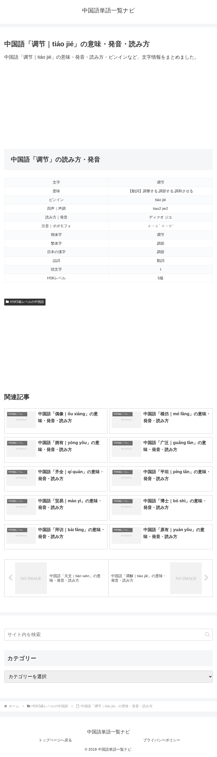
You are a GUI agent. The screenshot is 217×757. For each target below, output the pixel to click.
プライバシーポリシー (161, 740)
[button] (207, 634)
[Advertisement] (108, 105)
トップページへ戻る (55, 740)
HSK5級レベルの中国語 (27, 302)
